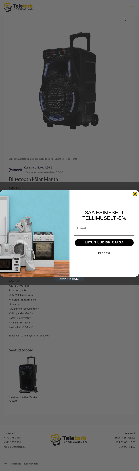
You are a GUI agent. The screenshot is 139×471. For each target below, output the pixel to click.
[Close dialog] (135, 194)
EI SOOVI (104, 253)
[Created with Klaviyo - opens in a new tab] (69, 279)
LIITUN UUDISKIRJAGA (104, 242)
